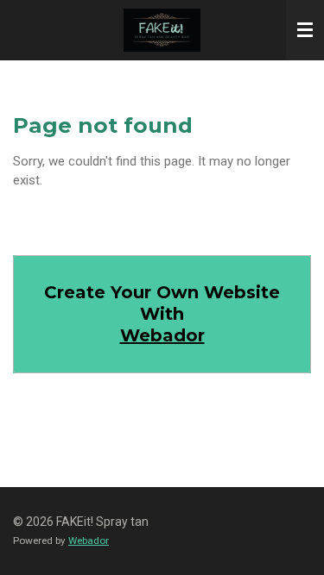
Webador (162, 335)
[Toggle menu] (305, 30)
